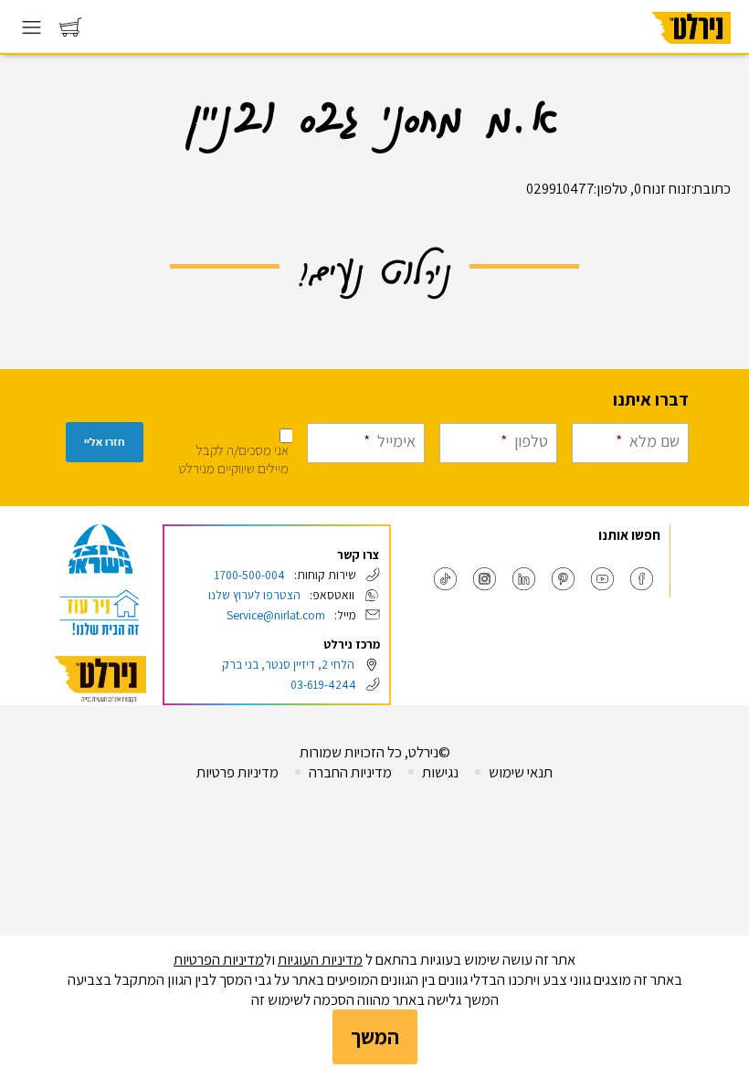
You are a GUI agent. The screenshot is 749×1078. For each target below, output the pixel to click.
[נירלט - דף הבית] (691, 49)
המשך (375, 1036)
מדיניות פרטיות (237, 772)
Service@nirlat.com (276, 615)
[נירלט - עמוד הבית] (100, 679)
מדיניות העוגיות (320, 959)
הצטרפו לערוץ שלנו (254, 595)
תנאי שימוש (521, 772)
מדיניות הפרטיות (219, 959)
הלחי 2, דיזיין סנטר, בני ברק (288, 664)
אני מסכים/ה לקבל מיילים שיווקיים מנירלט (234, 459)
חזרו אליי (104, 442)
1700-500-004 (249, 574)
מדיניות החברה (350, 772)
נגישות (440, 772)
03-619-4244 (323, 684)
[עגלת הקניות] (70, 31)
